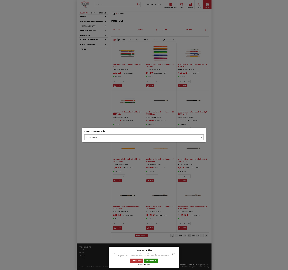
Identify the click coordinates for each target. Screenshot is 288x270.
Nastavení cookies (144, 264)
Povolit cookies (151, 261)
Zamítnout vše (137, 261)
